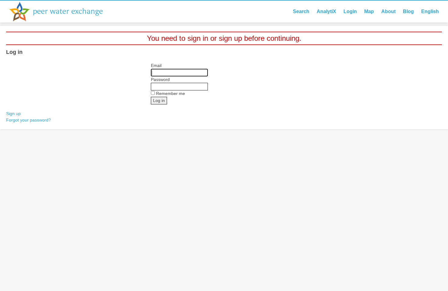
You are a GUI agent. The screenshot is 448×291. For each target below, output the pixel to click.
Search (301, 11)
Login (350, 11)
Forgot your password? (28, 119)
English (430, 11)
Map (369, 11)
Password (160, 79)
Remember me (170, 93)
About (388, 11)
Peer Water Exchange (61, 12)
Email (156, 65)
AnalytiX (326, 11)
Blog (408, 11)
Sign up (13, 113)
